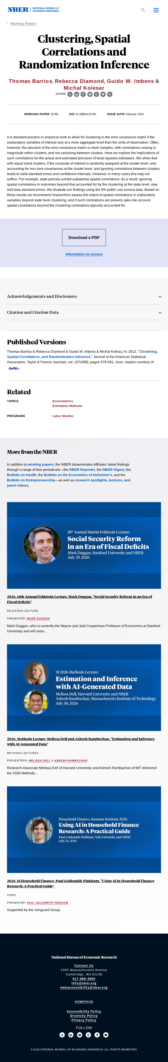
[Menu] (156, 10)
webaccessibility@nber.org (84, 987)
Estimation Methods (67, 406)
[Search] (143, 10)
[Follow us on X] (62, 1034)
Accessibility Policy (84, 1011)
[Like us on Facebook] (97, 1034)
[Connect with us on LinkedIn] (71, 1034)
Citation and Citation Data (33, 312)
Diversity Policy (84, 1015)
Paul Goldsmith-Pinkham (47, 902)
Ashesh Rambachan (71, 760)
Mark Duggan (38, 618)
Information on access (84, 254)
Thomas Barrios (30, 81)
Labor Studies (63, 416)
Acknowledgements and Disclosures (42, 296)
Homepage (84, 1001)
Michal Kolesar (84, 88)
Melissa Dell (40, 760)
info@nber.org (84, 983)
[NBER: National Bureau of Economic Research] (36, 11)
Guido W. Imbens (130, 81)
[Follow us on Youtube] (105, 1034)
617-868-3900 (84, 978)
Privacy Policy (84, 1020)
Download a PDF (84, 237)
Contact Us (84, 965)
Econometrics (62, 401)
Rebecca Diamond (79, 81)
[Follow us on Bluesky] (79, 1034)
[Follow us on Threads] (88, 1034)
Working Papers (23, 23)
